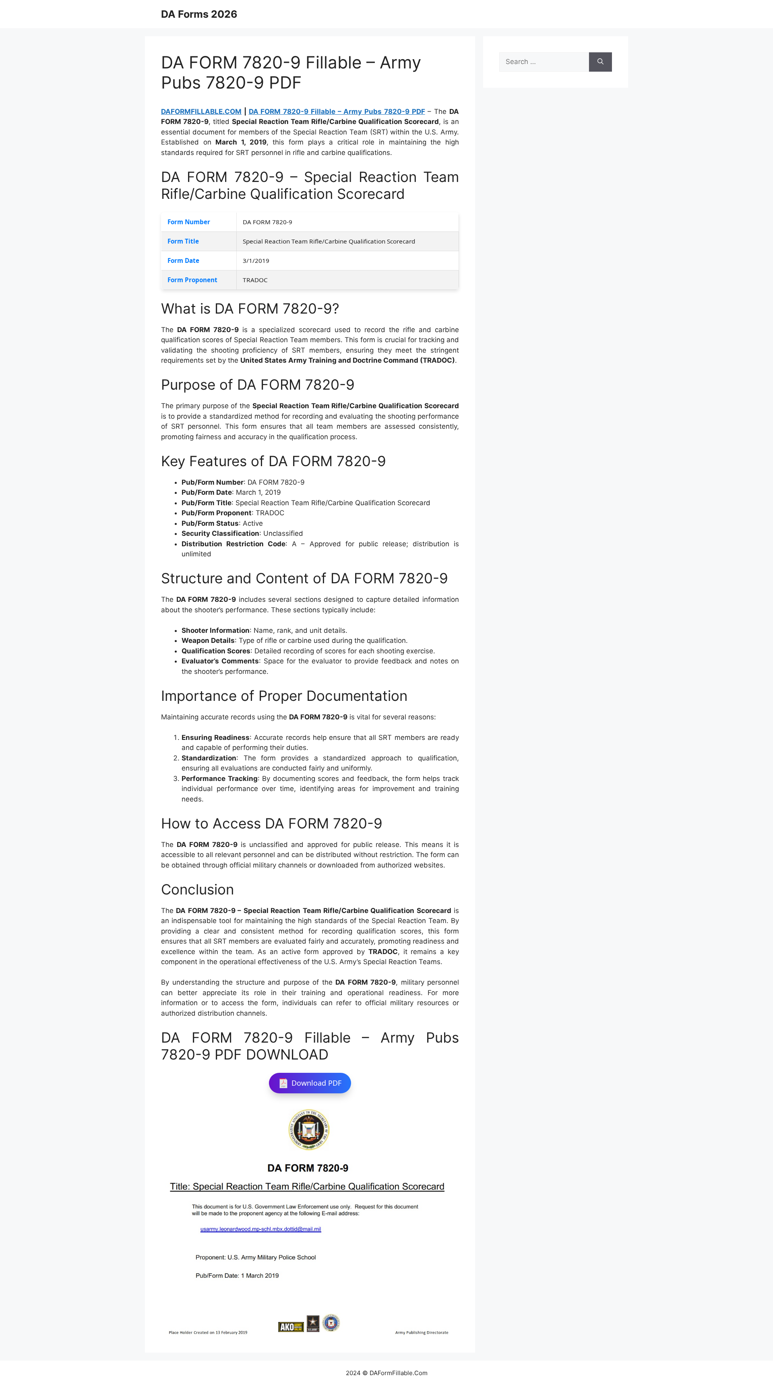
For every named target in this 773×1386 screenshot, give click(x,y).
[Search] (600, 62)
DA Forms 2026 (199, 14)
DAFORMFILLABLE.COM (201, 111)
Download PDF (316, 1083)
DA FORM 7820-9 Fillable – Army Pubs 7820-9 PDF (337, 111)
